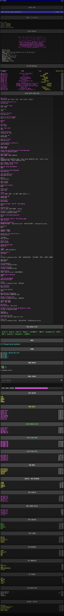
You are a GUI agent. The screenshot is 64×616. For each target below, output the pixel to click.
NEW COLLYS (32, 406)
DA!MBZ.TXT (4, 81)
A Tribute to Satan (25, 88)
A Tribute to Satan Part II (26, 89)
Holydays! (24, 79)
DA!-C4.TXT (4, 76)
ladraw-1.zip (4, 457)
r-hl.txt (3, 514)
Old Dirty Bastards (25, 78)
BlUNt (46, 73)
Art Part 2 (4, 226)
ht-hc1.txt (4, 419)
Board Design (4, 259)
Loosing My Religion (6, 315)
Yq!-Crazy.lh (4, 455)
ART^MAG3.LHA (4, 442)
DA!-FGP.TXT (4, 77)
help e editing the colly (11, 352)
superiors (46, 88)
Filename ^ (4, 71)
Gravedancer (50, 332)
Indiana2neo (4, 468)
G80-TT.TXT (4, 414)
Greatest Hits (5, 207)
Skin (2, 523)
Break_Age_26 (4, 470)
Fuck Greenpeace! (26, 77)
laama (2, 367)
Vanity (24, 82)
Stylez (2, 526)
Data (8, 49)
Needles (3, 120)
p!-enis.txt (11, 53)
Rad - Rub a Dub (5, 128)
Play (3, 388)
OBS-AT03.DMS (4, 441)
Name (23, 71)
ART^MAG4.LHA (4, 444)
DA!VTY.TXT (4, 82)
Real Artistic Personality (8, 293)
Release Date (59, 71)
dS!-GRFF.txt (4, 497)
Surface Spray (5, 271)
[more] (57, 12)
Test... (6, 354)
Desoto (2, 524)
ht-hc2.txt (4, 418)
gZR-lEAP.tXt (4, 416)
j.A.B (2, 248)
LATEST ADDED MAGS (32, 437)
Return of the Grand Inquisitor (10, 215)
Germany (8, 25)
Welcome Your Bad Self (7, 222)
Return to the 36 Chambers (8, 117)
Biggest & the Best (6, 113)
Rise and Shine (5, 285)
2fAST (58, 332)
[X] (61, 12)
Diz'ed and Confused (6, 289)
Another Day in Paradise (8, 274)
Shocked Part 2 (5, 252)
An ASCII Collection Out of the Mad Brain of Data (16, 308)
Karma (11, 332)
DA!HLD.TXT (4, 79)
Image (2, 158)
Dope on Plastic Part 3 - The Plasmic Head (13, 218)
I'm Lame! (25, 74)
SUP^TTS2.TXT (4, 89)
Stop (7, 388)
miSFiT (18, 332)
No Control (4, 304)
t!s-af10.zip (4, 459)
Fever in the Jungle (6, 105)
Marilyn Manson (5, 154)
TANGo (41, 332)
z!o (1, 555)
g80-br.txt (4, 499)
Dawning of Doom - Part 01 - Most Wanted (13, 203)
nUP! (3, 334)
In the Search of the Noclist (9, 143)
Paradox (42, 76)
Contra (2, 542)
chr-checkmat (4, 415)
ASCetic (3, 177)
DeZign (2, 537)
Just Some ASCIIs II (6, 174)
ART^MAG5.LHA (4, 445)
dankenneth (4, 471)
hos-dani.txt (4, 501)
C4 (23, 76)
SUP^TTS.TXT (4, 88)
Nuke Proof (4, 98)
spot (2, 567)
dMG (9, 58)
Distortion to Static (7, 185)
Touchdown (3, 237)
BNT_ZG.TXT (4, 73)
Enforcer (3, 527)
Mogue (25, 332)
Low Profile (4, 539)
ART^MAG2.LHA (4, 446)
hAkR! (2, 550)
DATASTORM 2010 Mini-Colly (8, 102)
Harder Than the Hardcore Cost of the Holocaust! (15, 150)
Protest (8, 23)
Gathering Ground (6, 131)
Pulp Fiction (4, 181)
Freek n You (4, 189)
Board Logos (4, 146)
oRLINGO (3, 579)
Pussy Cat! (24, 87)
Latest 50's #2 (5, 135)
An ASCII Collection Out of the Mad (27, 85)
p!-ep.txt (3, 84)
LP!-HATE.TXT (4, 513)
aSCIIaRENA (3, 0)
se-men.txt (4, 512)
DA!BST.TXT (4, 78)
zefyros (3, 569)
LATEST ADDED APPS (32, 451)
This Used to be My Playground (10, 170)
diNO (2, 366)
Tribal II (3, 109)
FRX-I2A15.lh (4, 456)
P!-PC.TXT (3, 87)
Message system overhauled (12, 344)
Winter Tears (4, 241)
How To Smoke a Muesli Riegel (9, 162)
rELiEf (4, 332)
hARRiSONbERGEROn (6, 568)
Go (61, 380)
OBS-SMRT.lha (4, 431)
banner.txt (4, 411)
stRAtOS (27, 334)
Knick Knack (4, 200)
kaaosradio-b (4, 410)
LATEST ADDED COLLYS (32, 424)
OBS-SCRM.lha (4, 432)
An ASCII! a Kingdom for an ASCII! (26, 84)
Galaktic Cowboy (5, 230)
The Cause (3, 124)
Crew (40, 71)
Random (12, 388)
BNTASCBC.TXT (4, 74)
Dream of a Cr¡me (6, 139)
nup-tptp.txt (4, 498)
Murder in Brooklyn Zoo (26, 81)
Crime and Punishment (7, 278)
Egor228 (3, 472)
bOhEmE (2, 399)
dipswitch (3, 552)
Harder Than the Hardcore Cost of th (27, 83)
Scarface (10, 334)
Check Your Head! (6, 300)
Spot (2, 400)
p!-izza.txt (4, 85)
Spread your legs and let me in (10, 233)
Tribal (2, 192)
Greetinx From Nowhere (26, 73)
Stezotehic (19, 334)
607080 (2, 401)
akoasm (2, 473)
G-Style (3, 540)
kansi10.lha (4, 460)
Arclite (3, 538)
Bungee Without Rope (6, 244)
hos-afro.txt (4, 496)
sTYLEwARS (33, 332)
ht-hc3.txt (4, 413)
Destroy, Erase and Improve (9, 166)
